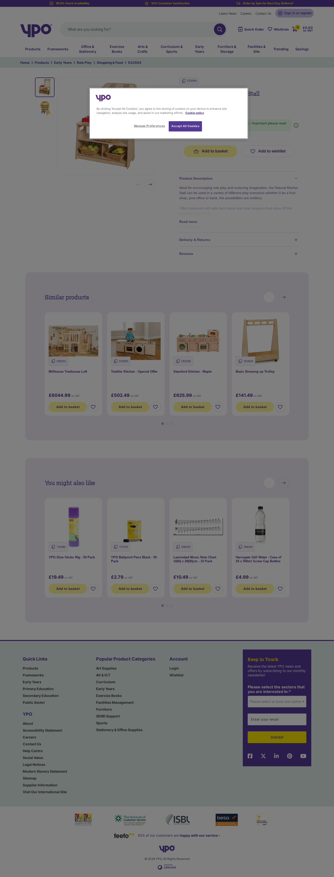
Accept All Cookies (185, 126)
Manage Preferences (149, 126)
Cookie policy (194, 113)
